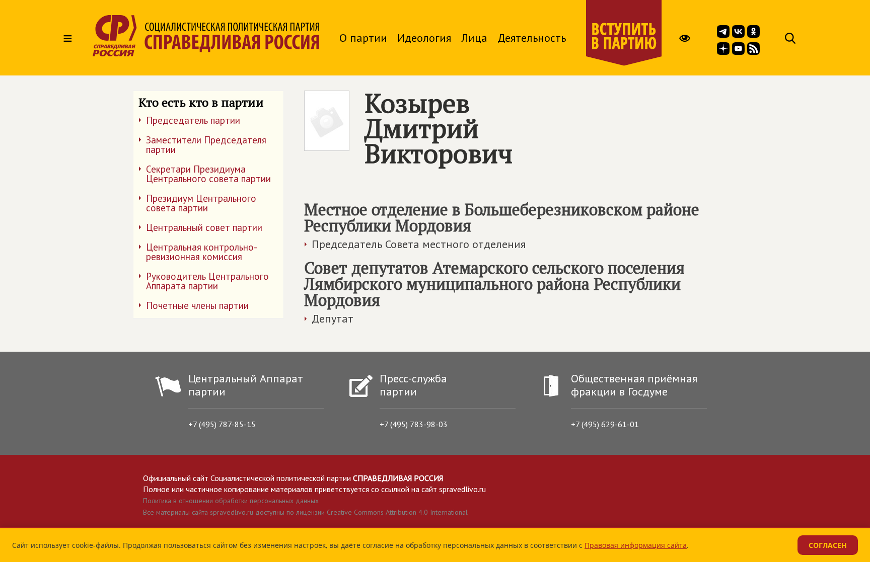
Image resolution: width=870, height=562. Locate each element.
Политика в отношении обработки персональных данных (231, 500)
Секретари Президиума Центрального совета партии (208, 174)
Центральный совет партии (204, 227)
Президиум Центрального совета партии (201, 203)
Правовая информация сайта (636, 545)
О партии (363, 38)
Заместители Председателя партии (206, 144)
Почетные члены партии (197, 305)
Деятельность (531, 38)
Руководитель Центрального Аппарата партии (207, 281)
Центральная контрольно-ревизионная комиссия (201, 252)
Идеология (424, 38)
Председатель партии (193, 120)
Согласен (828, 545)
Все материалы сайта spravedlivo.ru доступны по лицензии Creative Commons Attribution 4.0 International (305, 512)
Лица (474, 38)
